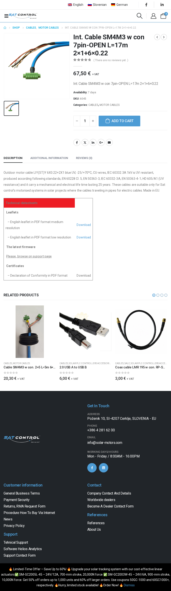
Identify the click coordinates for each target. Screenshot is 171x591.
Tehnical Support (16, 542)
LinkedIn (93, 142)
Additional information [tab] (49, 158)
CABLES (93, 105)
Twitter (85, 142)
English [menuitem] (78, 4)
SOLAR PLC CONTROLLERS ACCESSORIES (90, 363)
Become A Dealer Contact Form (110, 506)
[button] (154, 295)
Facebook (76, 142)
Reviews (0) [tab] (84, 158)
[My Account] (153, 16)
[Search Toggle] (139, 16)
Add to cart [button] (49, 313)
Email (109, 142)
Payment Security (17, 500)
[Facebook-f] (92, 467)
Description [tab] (13, 158)
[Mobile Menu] (6, 16)
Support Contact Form (20, 555)
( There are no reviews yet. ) (111, 60)
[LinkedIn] (162, 4)
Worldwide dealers (101, 500)
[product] (30, 331)
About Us (94, 529)
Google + (101, 142)
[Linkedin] (103, 467)
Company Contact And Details (109, 493)
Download (84, 225)
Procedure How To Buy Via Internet (29, 513)
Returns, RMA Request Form (24, 506)
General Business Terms (22, 493)
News (8, 519)
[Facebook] (146, 4)
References (96, 523)
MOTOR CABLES (110, 105)
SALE (127, 363)
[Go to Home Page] (5, 27)
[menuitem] (76, 5)
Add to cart (122, 121)
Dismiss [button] (129, 585)
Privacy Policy (14, 526)
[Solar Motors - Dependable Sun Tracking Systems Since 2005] (22, 16)
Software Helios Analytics (23, 549)
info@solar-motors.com (104, 443)
